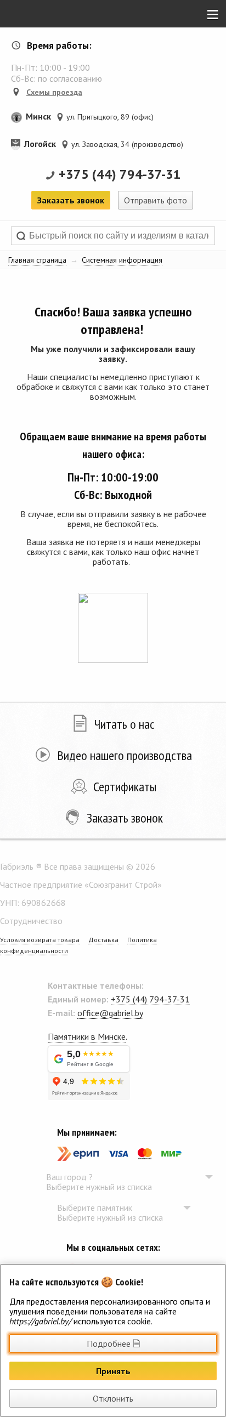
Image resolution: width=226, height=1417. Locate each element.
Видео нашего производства (124, 755)
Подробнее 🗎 (113, 1343)
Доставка (103, 940)
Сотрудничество (31, 920)
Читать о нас (124, 724)
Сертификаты (124, 786)
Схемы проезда (54, 92)
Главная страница (37, 260)
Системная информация (122, 260)
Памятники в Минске (87, 1036)
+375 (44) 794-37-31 (120, 174)
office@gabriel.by (110, 1012)
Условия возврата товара (40, 940)
